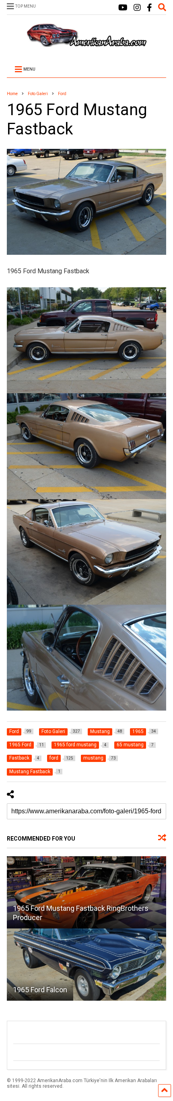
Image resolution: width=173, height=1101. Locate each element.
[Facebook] (149, 8)
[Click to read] (86, 892)
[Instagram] (137, 8)
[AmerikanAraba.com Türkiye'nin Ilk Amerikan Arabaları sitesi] (86, 43)
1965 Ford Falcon (40, 989)
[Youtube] (123, 8)
